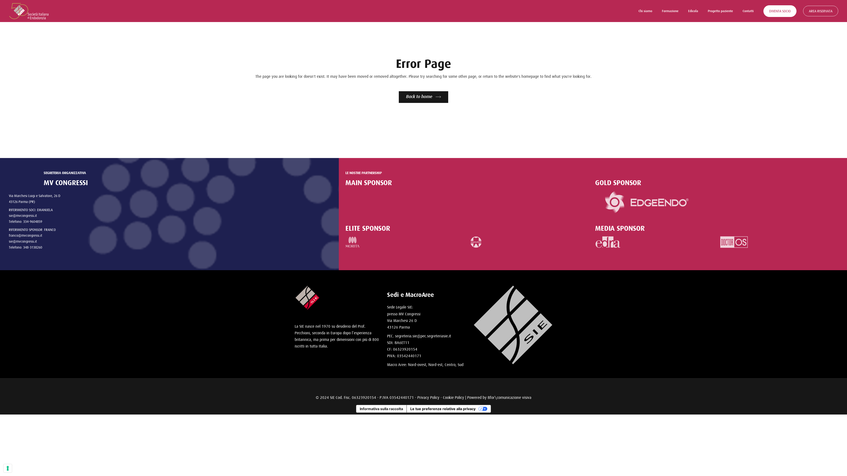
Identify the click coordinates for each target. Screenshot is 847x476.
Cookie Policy (453, 397)
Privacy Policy (428, 397)
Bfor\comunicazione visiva (509, 397)
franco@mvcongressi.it (25, 235)
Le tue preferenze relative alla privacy (443, 409)
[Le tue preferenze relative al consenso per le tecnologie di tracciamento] (8, 468)
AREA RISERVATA (820, 11)
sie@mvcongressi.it (23, 216)
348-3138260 (32, 247)
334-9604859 (32, 221)
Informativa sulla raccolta (381, 409)
